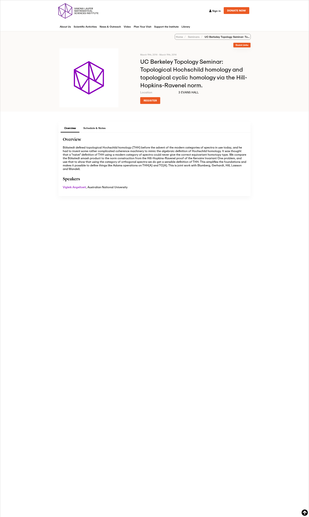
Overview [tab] (70, 128)
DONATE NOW (236, 10)
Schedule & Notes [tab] (94, 128)
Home (179, 37)
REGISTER (150, 100)
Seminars (193, 37)
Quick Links (242, 45)
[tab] (242, 45)
